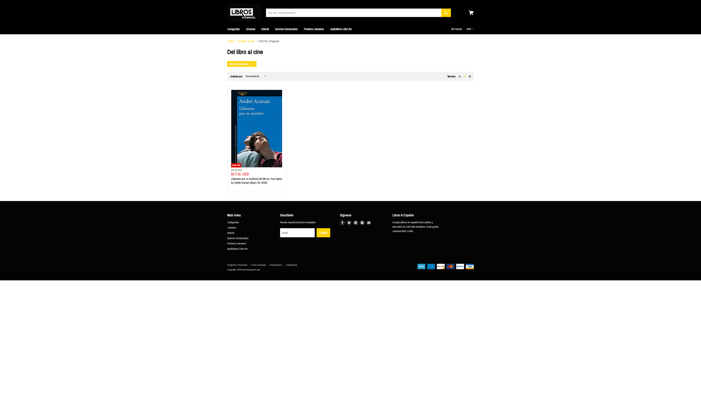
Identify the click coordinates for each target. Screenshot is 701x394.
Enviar (323, 232)
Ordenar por (236, 76)
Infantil (265, 29)
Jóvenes (250, 29)
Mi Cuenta (456, 29)
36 (464, 76)
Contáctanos (291, 264)
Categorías (233, 29)
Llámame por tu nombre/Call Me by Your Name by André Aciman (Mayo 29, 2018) (256, 181)
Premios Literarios (314, 29)
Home (230, 41)
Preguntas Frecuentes (237, 264)
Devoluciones (276, 264)
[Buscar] (446, 13)
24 (459, 76)
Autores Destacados (286, 29)
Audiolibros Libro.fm (341, 29)
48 (470, 76)
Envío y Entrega (259, 264)
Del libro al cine (246, 41)
